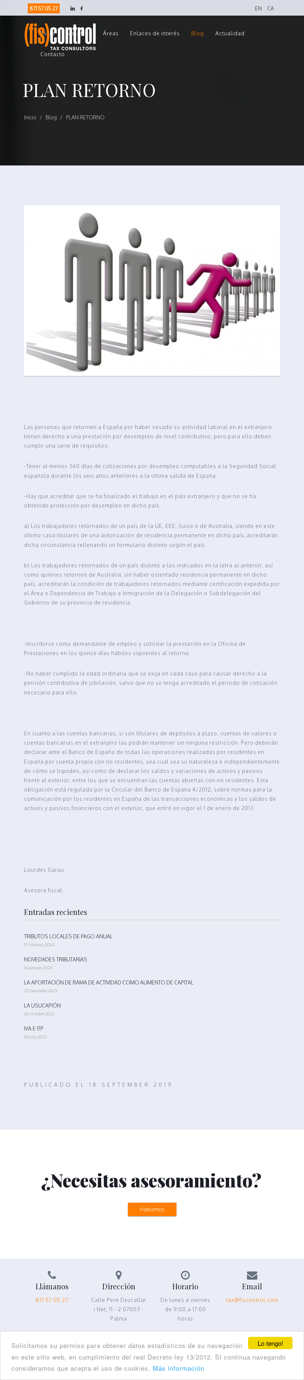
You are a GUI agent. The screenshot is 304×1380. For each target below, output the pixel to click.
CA (270, 8)
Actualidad (230, 33)
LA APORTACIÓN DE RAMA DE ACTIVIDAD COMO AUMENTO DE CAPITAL (109, 982)
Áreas (111, 33)
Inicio (30, 117)
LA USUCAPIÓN (42, 1005)
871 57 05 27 (44, 8)
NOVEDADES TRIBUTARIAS (55, 959)
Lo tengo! (270, 1343)
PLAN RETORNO (85, 117)
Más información (178, 1368)
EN (258, 8)
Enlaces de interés (155, 33)
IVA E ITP (33, 1028)
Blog (197, 33)
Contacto (52, 54)
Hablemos (152, 1209)
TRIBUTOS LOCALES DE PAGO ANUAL (68, 936)
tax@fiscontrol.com (252, 1300)
